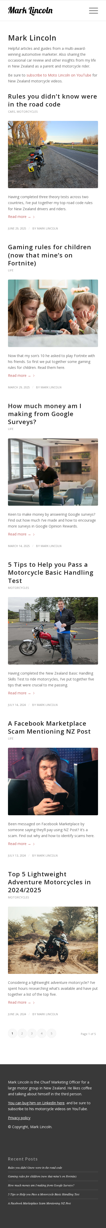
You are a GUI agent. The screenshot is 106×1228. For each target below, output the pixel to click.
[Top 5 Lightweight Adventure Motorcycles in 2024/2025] (53, 940)
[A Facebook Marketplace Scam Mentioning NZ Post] (53, 781)
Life (10, 270)
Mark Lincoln (47, 228)
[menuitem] (91, 10)
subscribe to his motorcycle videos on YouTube (47, 1108)
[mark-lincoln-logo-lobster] (44, 10)
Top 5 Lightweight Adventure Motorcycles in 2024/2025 (49, 882)
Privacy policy (19, 1117)
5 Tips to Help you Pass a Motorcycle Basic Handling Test (50, 572)
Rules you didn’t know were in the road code (52, 100)
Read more (19, 216)
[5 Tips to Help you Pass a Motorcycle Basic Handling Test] (53, 631)
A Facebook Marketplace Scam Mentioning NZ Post (49, 727)
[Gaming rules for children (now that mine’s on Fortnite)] (53, 313)
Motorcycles (27, 111)
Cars (11, 111)
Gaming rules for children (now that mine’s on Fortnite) (49, 255)
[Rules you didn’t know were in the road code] (53, 154)
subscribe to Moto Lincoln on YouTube (58, 75)
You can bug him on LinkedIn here (36, 1102)
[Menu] (91, 10)
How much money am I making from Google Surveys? (45, 413)
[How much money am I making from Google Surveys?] (53, 472)
